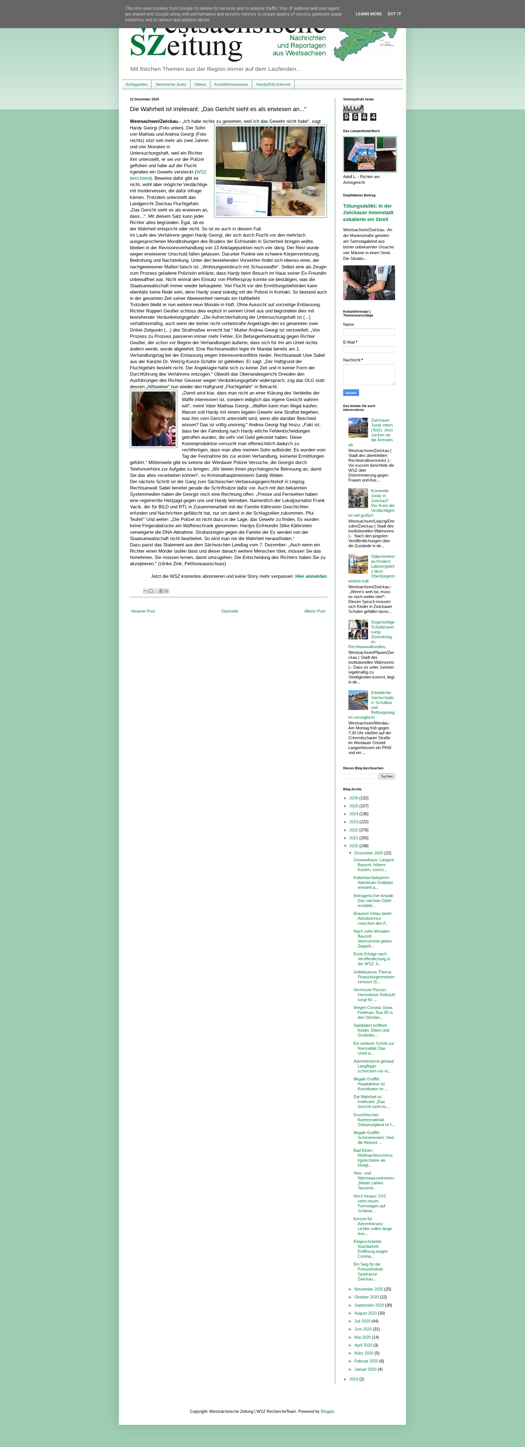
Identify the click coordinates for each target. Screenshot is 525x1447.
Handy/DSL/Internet (273, 84)
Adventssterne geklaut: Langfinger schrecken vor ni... (374, 1066)
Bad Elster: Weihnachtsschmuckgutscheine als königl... (373, 1157)
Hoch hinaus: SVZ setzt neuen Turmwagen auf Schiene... (370, 1203)
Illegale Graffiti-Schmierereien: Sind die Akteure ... (374, 1137)
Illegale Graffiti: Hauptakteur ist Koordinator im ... (371, 1084)
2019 (354, 1379)
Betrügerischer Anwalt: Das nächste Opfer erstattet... (374, 900)
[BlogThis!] (151, 591)
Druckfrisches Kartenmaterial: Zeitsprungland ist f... (374, 1119)
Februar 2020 (366, 1361)
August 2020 (366, 1313)
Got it (394, 13)
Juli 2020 (362, 1321)
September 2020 (369, 1305)
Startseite (229, 611)
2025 (354, 806)
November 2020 (369, 1289)
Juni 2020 (363, 1329)
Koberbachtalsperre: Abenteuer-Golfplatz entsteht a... (373, 882)
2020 (354, 845)
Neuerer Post (143, 611)
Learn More (369, 13)
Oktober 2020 (367, 1297)
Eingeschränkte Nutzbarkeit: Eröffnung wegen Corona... (371, 1248)
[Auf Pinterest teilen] (166, 591)
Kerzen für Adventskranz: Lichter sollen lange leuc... (373, 1226)
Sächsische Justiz (171, 84)
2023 (354, 821)
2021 (354, 838)
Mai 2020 (363, 1337)
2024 (354, 813)
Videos (200, 84)
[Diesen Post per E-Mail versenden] (145, 591)
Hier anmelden (311, 576)
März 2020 (364, 1353)
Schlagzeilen (136, 84)
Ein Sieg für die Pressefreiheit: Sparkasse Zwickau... (368, 1271)
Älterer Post (314, 611)
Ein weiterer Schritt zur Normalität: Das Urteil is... (374, 1048)
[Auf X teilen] (156, 591)
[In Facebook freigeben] (161, 591)
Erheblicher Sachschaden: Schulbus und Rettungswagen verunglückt (371, 705)
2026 (354, 798)
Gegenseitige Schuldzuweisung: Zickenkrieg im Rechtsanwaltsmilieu (371, 634)
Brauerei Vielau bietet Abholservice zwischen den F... (372, 918)
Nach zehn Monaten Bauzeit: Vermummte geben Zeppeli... (373, 938)
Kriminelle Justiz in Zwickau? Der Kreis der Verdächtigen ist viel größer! (371, 503)
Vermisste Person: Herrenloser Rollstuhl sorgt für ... (374, 994)
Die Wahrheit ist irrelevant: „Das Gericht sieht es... (371, 1101)
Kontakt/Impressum (231, 84)
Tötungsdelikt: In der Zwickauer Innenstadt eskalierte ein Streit (368, 212)
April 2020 (363, 1345)
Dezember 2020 (369, 853)
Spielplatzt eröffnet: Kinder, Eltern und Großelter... (371, 1030)
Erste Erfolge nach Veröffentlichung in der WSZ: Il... (372, 959)
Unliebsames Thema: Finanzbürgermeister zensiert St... (374, 977)
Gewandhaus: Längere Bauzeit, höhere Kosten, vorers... (374, 864)
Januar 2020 (366, 1369)
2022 (354, 830)
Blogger (327, 1411)
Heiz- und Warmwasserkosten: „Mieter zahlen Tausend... (374, 1180)
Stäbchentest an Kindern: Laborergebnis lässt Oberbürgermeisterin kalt (371, 568)
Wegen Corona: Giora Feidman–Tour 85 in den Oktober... (373, 1012)
